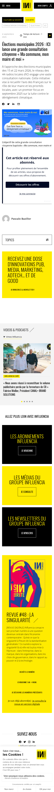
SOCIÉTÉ (30, 20)
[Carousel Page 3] (27, 401)
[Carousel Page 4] (29, 401)
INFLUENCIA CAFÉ (11, 376)
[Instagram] (29, 742)
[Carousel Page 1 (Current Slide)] (21, 401)
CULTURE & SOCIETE (12, 20)
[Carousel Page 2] (24, 401)
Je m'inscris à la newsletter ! (22, 289)
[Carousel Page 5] (32, 401)
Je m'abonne (27, 450)
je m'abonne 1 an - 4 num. (27, 682)
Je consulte (27, 492)
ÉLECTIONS (35, 25)
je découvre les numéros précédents (27, 692)
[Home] (27, 5)
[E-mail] (18, 104)
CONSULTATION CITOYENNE (15, 25)
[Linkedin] (13, 104)
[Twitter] (8, 104)
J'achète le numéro (27, 671)
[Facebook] (3, 104)
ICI (45, 25)
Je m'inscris (27, 533)
